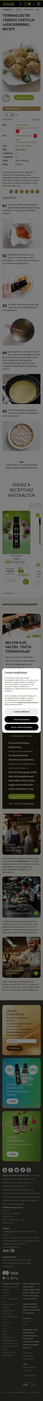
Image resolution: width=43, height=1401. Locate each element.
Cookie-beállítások (21, 711)
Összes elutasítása (21, 719)
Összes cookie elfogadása (21, 727)
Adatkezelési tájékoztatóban (28, 702)
